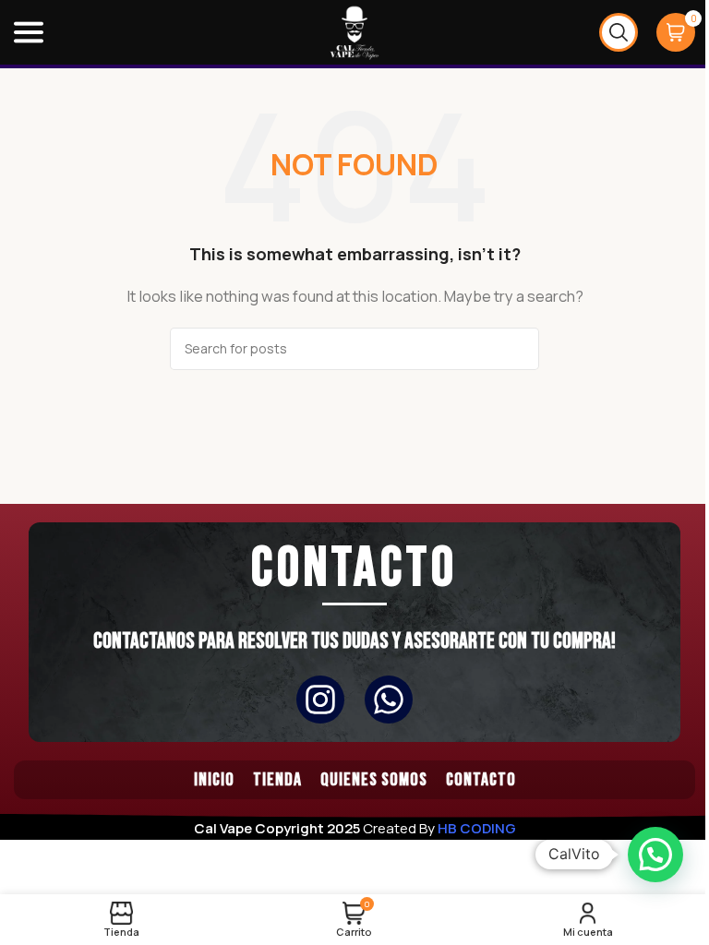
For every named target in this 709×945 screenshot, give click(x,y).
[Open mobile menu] (29, 32)
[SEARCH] (518, 349)
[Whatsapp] (389, 700)
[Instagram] (320, 700)
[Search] (618, 32)
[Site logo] (354, 31)
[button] (655, 854)
